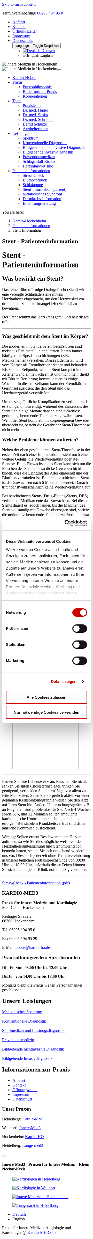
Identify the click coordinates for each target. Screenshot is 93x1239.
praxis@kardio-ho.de (33, 947)
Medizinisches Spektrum (22, 1012)
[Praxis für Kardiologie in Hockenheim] (40, 1196)
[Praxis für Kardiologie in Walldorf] (33, 1188)
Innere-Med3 (30, 1128)
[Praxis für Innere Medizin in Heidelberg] (36, 1179)
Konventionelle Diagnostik (24, 1021)
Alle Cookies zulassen (46, 697)
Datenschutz (22, 40)
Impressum (21, 36)
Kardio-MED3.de (41, 1232)
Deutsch (47, 50)
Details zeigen (63, 681)
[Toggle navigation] (59, 70)
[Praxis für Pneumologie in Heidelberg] (35, 1205)
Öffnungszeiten (24, 31)
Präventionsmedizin (18, 1040)
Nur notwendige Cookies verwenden (46, 712)
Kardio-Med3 (33, 1119)
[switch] (79, 628)
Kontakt (19, 26)
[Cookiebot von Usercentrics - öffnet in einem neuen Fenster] (65, 523)
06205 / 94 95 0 (50, 13)
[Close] (4, 1155)
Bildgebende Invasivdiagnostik (27, 1058)
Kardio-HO (34, 1136)
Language (21, 46)
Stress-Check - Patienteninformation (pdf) (36, 883)
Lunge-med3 (32, 1145)
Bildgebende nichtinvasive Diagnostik (33, 1049)
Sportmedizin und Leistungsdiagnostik (33, 1030)
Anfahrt (18, 22)
